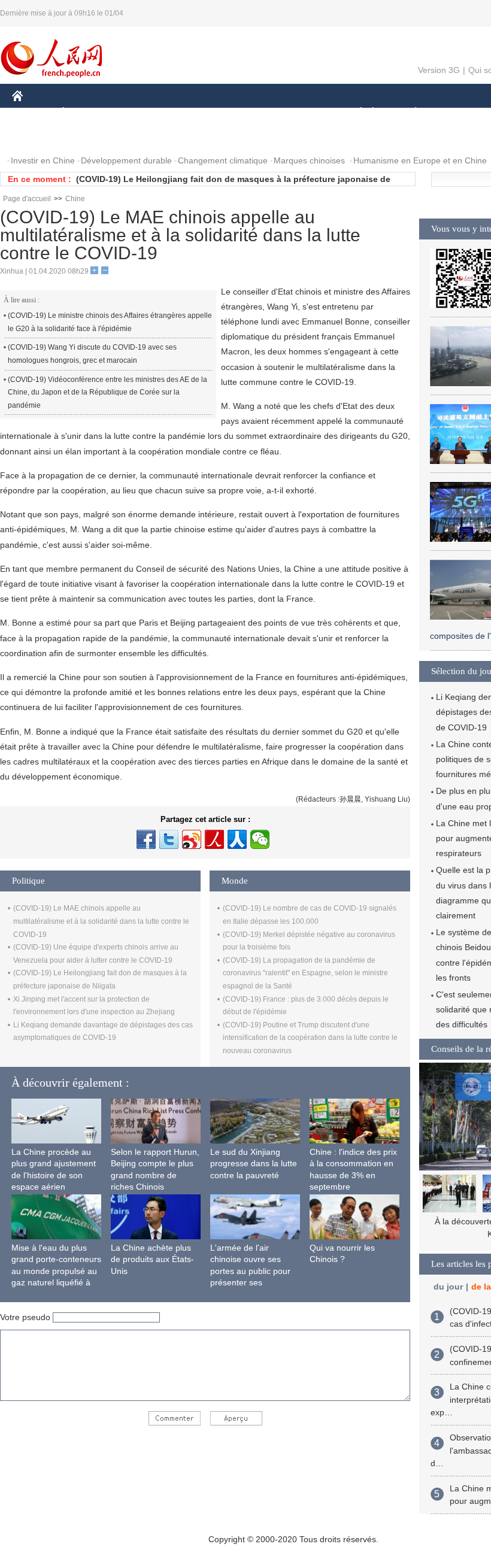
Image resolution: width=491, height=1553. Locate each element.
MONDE (141, 113)
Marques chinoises (309, 160)
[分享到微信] (259, 839)
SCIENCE (246, 113)
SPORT (458, 113)
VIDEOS (138, 137)
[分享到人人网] (237, 839)
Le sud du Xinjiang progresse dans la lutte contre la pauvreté (253, 1163)
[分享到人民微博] (214, 839)
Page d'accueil (27, 199)
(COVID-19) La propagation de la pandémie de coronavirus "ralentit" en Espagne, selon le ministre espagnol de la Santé (305, 973)
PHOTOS (89, 137)
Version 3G (439, 70)
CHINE (33, 113)
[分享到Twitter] (168, 839)
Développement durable (126, 160)
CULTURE (300, 113)
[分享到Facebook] (146, 839)
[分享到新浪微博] (191, 839)
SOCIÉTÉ (355, 113)
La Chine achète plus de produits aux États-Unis (152, 1259)
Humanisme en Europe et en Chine (420, 160)
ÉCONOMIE (85, 113)
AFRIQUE (192, 113)
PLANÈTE (409, 113)
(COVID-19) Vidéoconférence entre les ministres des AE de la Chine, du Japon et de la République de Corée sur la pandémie (107, 392)
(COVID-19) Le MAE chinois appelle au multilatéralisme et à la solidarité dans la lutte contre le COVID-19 (101, 921)
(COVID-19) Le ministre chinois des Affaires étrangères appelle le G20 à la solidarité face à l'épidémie (110, 322)
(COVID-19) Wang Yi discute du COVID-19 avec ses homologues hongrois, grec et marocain (92, 354)
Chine (75, 199)
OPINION (38, 137)
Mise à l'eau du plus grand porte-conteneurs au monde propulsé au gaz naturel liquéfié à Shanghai (56, 1271)
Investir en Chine (43, 160)
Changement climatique (223, 160)
